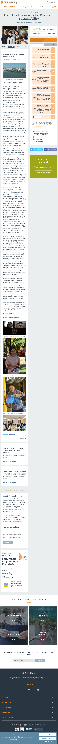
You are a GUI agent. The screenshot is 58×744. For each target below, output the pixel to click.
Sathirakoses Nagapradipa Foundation (30, 22)
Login (53, 2)
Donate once (36, 45)
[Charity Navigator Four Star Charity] (17, 729)
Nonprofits (26, 7)
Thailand (28, 12)
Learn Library (7, 718)
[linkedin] (38, 690)
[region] (28, 738)
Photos (17, 46)
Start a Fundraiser (43, 172)
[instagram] (29, 690)
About (19, 7)
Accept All (47, 735)
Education (21, 12)
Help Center (29, 684)
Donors (5, 697)
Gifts (55, 6)
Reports (11, 46)
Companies (34, 7)
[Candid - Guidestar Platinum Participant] (23, 729)
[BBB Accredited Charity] (30, 729)
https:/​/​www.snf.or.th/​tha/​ (7, 572)
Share (25, 46)
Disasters (41, 7)
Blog (48, 7)
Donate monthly (50, 45)
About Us (6, 713)
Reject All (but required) (47, 738)
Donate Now (44, 40)
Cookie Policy (13, 739)
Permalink (23, 438)
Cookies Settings (48, 741)
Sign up (7, 542)
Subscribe (40, 660)
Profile (11, 578)
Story (4, 46)
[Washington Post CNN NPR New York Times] (29, 725)
